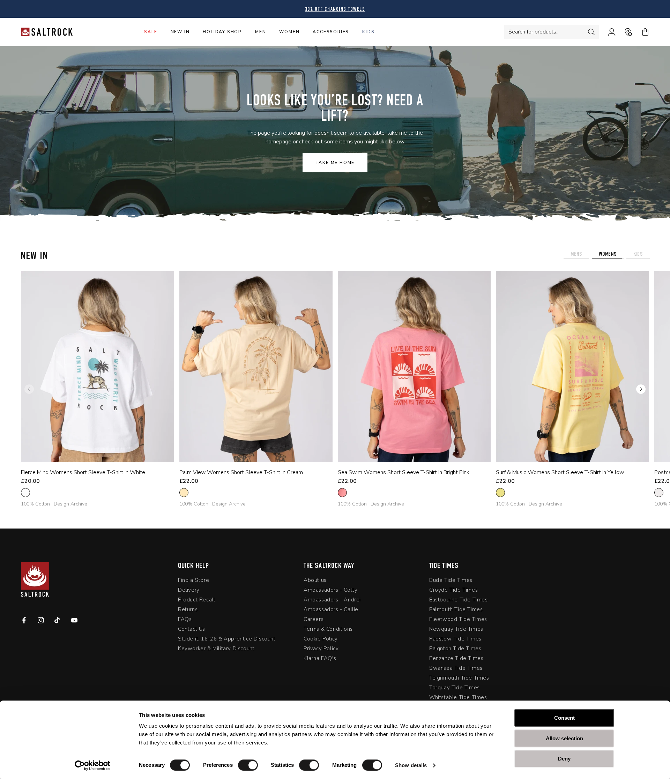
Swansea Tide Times (456, 669)
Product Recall (196, 601)
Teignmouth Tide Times (459, 679)
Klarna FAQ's (320, 659)
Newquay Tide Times (456, 630)
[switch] (248, 765)
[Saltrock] (47, 32)
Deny (564, 759)
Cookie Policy (321, 640)
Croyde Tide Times (453, 591)
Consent (564, 718)
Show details (411, 765)
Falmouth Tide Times (456, 610)
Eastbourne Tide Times (458, 601)
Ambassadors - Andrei (332, 601)
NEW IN (180, 32)
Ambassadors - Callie (331, 610)
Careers (313, 620)
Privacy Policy (321, 649)
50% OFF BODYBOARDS (335, 9)
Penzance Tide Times (456, 659)
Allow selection (564, 738)
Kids (368, 32)
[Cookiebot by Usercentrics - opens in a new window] (92, 765)
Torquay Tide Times (454, 689)
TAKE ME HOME (335, 162)
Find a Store (193, 581)
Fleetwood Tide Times (458, 620)
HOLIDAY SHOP (222, 32)
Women (289, 32)
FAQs (185, 620)
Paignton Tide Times (455, 649)
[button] (641, 389)
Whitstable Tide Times (458, 698)
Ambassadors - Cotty (330, 591)
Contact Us (191, 630)
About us (315, 581)
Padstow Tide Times (455, 640)
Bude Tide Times (450, 581)
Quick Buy (92, 452)
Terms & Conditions (328, 630)
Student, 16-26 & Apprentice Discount (227, 640)
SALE (150, 32)
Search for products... (533, 32)
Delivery (189, 591)
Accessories (331, 32)
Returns (188, 610)
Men (260, 32)
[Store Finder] (624, 32)
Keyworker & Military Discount (216, 649)
